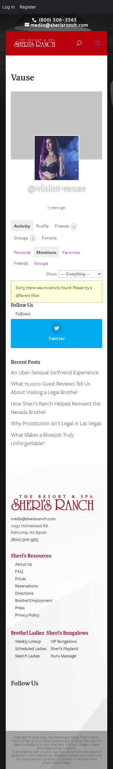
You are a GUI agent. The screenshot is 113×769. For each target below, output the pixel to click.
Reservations (26, 586)
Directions (24, 593)
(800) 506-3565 (24, 539)
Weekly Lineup (28, 641)
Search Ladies (27, 655)
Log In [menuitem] (8, 6)
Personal (22, 252)
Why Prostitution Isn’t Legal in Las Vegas (56, 423)
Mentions (46, 252)
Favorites (71, 252)
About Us (23, 564)
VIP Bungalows (64, 641)
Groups (24, 237)
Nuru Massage (63, 655)
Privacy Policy (27, 615)
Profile (42, 225)
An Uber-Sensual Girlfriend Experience (55, 372)
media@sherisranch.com (33, 518)
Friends (65, 225)
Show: (52, 273)
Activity (22, 225)
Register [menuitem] (28, 6)
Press (20, 607)
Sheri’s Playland (64, 648)
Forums (49, 237)
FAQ (19, 571)
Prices (20, 578)
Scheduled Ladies (30, 648)
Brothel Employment (33, 600)
